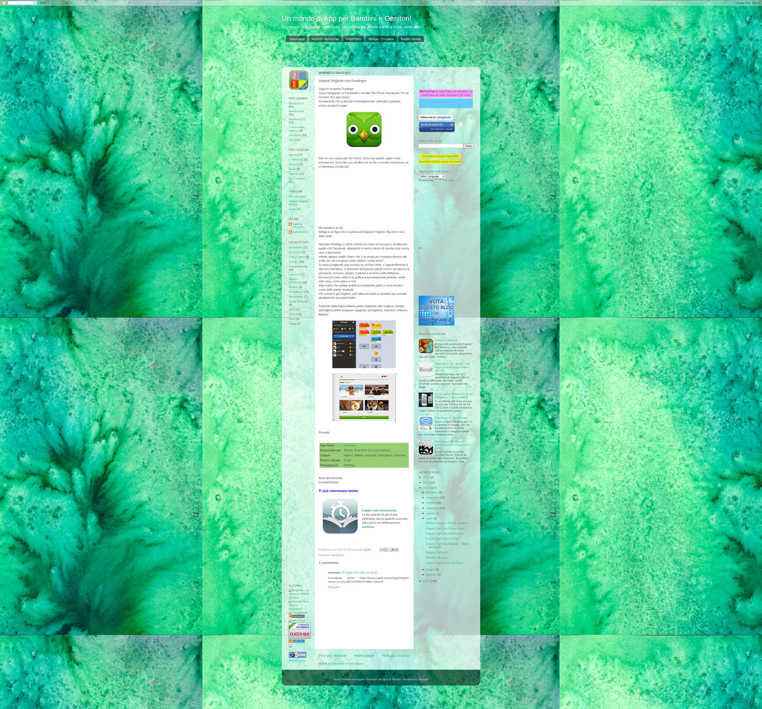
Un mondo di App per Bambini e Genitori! (347, 18)
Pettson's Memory (446, 340)
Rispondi (333, 587)
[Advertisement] (358, 57)
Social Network (298, 301)
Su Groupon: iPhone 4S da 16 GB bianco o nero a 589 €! (454, 396)
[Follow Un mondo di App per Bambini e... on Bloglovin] (436, 119)
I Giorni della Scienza (297, 129)
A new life (295, 209)
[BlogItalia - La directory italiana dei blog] (299, 597)
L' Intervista (296, 159)
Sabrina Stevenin (298, 226)
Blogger (423, 679)
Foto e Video (297, 257)
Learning (294, 274)
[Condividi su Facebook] (393, 550)
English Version (411, 39)
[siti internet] (437, 131)
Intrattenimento (298, 266)
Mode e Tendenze (295, 281)
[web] (436, 324)
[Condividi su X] (389, 550)
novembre (433, 497)
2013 (426, 487)
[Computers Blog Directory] (297, 641)
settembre (433, 508)
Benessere (295, 247)
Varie (292, 318)
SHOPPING (353, 39)
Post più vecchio (396, 655)
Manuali (294, 164)
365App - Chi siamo (381, 39)
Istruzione (337, 555)
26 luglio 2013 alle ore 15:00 (359, 572)
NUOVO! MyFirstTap (325, 39)
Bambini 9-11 (297, 119)
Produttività (296, 291)
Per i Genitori (297, 178)
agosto (431, 513)
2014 (426, 482)
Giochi (293, 154)
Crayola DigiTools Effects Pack (444, 533)
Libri (291, 139)
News (292, 169)
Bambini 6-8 (296, 111)
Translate (448, 180)
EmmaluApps (297, 196)
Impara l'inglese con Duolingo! (444, 562)
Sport (292, 309)
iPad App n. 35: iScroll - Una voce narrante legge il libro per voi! (452, 367)
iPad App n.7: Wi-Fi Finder (451, 417)
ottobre (431, 502)
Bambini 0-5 (296, 103)
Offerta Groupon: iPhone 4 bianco (446, 523)
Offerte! (293, 173)
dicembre (432, 492)
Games (293, 261)
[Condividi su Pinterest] (397, 550)
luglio (430, 518)
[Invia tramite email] (382, 550)
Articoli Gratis (297, 660)
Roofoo (396, 679)
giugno (431, 569)
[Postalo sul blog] (386, 550)
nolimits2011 (300, 232)
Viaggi (292, 323)
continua (368, 526)
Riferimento (296, 296)
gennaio (431, 574)
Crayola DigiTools (436, 552)
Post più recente (332, 655)
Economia (295, 252)
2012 (426, 581)
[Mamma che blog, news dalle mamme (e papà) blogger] (297, 649)
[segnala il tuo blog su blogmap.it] (299, 608)
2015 (426, 477)
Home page (297, 39)
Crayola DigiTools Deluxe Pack (444, 528)
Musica (293, 287)
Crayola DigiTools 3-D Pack (442, 538)
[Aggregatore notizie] (297, 616)
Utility (292, 314)
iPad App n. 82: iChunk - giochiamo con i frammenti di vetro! (453, 445)
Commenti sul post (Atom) (347, 663)
